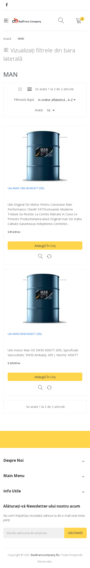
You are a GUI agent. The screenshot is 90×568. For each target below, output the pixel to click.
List (29, 89)
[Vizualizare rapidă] (41, 256)
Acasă (7, 39)
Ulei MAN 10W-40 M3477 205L (26, 188)
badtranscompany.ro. (45, 555)
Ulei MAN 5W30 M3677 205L (25, 334)
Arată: (39, 110)
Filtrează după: (24, 99)
